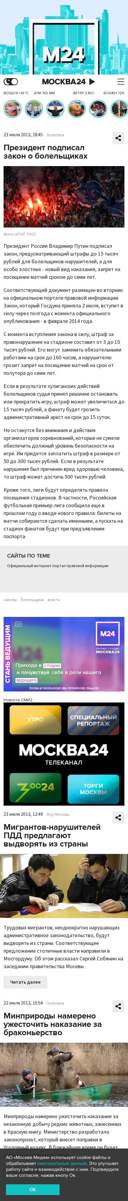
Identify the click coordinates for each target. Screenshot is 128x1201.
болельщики (32, 600)
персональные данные (62, 1163)
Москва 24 (64, 81)
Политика (55, 135)
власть (54, 600)
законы (10, 600)
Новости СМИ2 (18, 699)
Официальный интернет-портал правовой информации (57, 566)
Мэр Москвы (58, 815)
